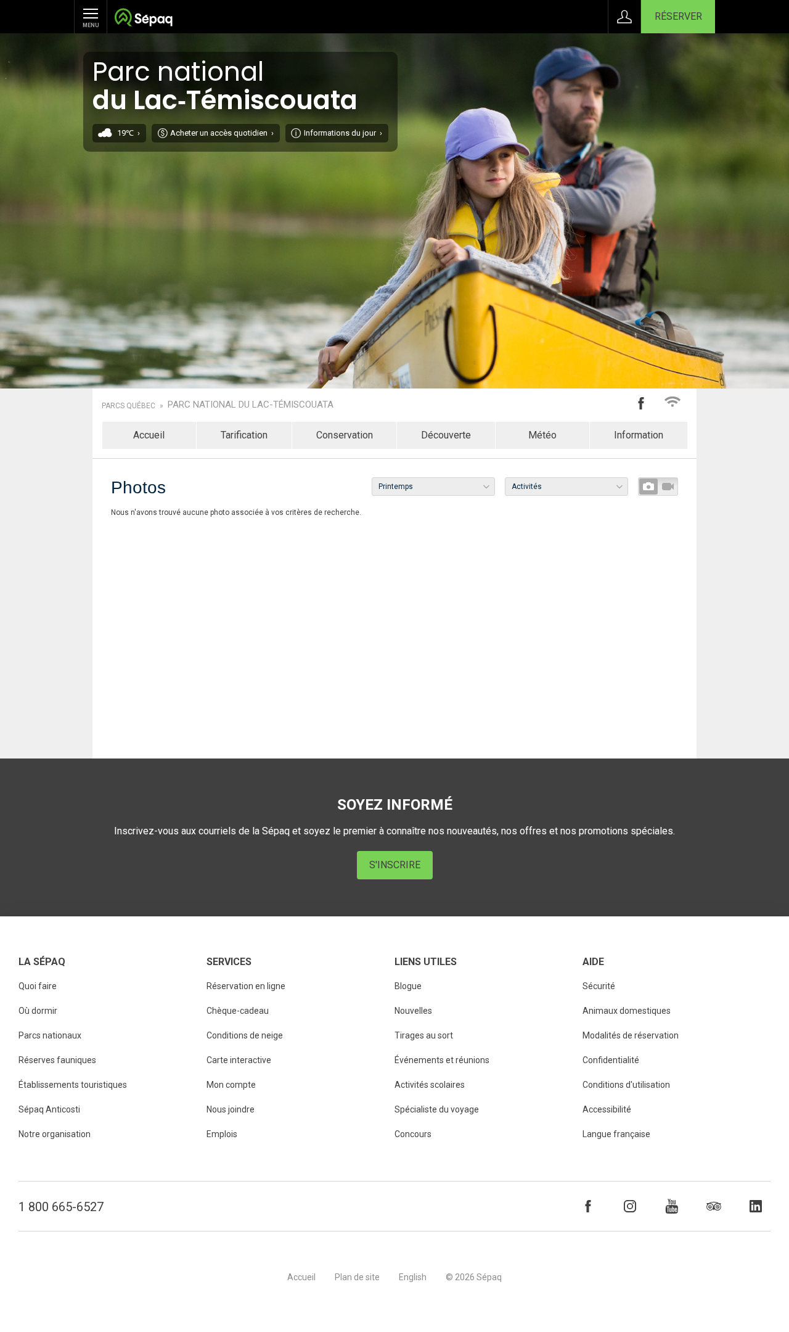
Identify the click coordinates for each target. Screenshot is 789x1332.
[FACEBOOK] (588, 1206)
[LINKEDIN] (756, 1206)
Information (638, 435)
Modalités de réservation (631, 1035)
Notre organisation (54, 1134)
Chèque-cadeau (237, 1011)
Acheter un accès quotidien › (222, 133)
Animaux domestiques (627, 1011)
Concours (412, 1134)
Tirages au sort (423, 1035)
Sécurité (599, 986)
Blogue (408, 986)
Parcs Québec (128, 405)
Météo (542, 435)
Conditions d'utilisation (626, 1085)
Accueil (149, 435)
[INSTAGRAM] (630, 1206)
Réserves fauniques (57, 1060)
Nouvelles (413, 1011)
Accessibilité (607, 1109)
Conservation (344, 435)
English (413, 1277)
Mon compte (231, 1085)
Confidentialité (611, 1060)
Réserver (678, 16)
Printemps (395, 486)
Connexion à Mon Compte (624, 16)
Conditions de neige (244, 1035)
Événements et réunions (441, 1060)
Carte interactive (238, 1060)
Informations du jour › (343, 133)
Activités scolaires (429, 1085)
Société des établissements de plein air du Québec (143, 19)
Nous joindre (230, 1109)
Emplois (221, 1134)
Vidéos (667, 487)
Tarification (244, 435)
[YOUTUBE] (672, 1206)
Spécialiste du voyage (436, 1109)
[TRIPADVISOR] (714, 1206)
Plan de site (357, 1277)
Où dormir (37, 1011)
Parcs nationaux (49, 1035)
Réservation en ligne (245, 986)
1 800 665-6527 (61, 1206)
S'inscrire (394, 865)
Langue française (616, 1134)
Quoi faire (37, 986)
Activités (527, 486)
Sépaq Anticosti (49, 1109)
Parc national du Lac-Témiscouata (250, 404)
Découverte (446, 435)
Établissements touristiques (72, 1085)
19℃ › (128, 133)
